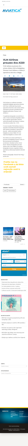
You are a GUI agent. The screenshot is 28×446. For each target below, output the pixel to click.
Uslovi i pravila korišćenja (14, 426)
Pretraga (14, 269)
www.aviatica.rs (16, 430)
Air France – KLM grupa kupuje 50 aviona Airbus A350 (8, 238)
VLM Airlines (11, 190)
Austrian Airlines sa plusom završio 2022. (11, 288)
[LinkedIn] (14, 76)
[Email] (22, 76)
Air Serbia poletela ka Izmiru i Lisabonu (11, 286)
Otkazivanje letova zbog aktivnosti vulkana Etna (12, 282)
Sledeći (22, 184)
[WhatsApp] (18, 76)
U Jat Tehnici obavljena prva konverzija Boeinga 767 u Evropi (20, 238)
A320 (5, 190)
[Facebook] (5, 76)
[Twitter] (9, 76)
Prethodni (6, 184)
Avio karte (24, 274)
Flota (4, 55)
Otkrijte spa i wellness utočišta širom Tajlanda (13, 337)
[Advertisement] (14, 29)
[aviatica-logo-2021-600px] (12, 9)
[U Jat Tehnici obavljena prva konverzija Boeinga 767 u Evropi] (20, 228)
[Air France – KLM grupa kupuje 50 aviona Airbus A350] (8, 228)
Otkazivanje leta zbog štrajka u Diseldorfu (11, 284)
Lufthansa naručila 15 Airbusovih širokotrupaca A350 (14, 290)
